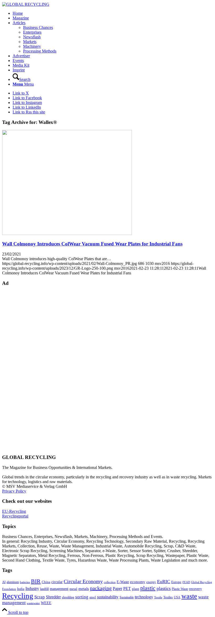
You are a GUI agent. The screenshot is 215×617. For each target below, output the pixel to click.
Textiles (168, 597)
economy (137, 582)
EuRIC (163, 581)
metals (83, 588)
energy (151, 582)
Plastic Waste (180, 589)
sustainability (108, 597)
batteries (25, 582)
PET (127, 588)
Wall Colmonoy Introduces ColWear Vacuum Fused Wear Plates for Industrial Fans (92, 244)
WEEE (46, 603)
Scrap (39, 596)
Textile (158, 597)
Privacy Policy (14, 491)
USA (177, 597)
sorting (81, 596)
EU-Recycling (14, 511)
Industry (32, 588)
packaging (101, 588)
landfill (44, 589)
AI (4, 582)
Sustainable (127, 597)
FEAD (186, 582)
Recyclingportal (15, 516)
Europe (176, 582)
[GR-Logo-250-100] (25, 4)
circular (57, 582)
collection (110, 582)
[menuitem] (113, 13)
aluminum (13, 582)
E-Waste (123, 582)
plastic (147, 588)
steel (92, 597)
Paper (117, 588)
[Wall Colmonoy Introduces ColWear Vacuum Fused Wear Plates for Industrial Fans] (67, 233)
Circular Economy (83, 581)
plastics (164, 588)
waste (189, 596)
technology (144, 596)
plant (135, 589)
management (59, 589)
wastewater (33, 603)
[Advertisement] (23, 369)
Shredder (53, 596)
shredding (68, 597)
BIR (36, 581)
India (20, 589)
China (46, 582)
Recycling (17, 596)
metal (73, 589)
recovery (195, 589)
